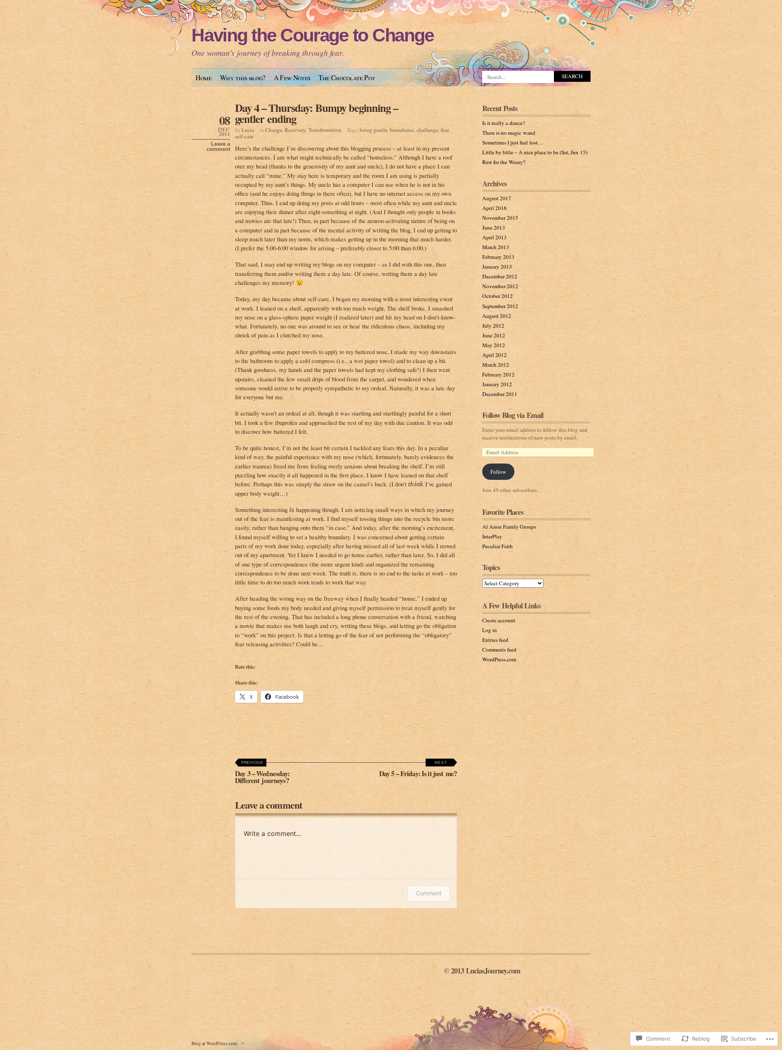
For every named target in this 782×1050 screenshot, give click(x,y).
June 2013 (493, 227)
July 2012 (493, 325)
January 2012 (497, 384)
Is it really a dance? (503, 123)
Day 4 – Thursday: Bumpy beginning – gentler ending (316, 113)
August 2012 (496, 315)
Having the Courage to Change (312, 35)
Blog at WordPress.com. (214, 1043)
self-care (244, 136)
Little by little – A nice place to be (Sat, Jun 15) (534, 152)
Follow (498, 471)
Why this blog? (243, 77)
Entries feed (495, 639)
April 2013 (494, 237)
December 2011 (499, 394)
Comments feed (499, 649)
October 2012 (497, 296)
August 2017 (496, 198)
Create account (498, 620)
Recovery (295, 129)
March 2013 (495, 247)
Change (273, 129)
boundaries (402, 129)
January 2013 (497, 266)
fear (445, 129)
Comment (429, 893)
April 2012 (494, 355)
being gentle (373, 129)
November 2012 (500, 286)
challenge (427, 129)
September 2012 (500, 306)
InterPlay (492, 536)
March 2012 (495, 364)
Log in (489, 630)
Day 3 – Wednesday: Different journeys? (262, 772)
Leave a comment (218, 146)
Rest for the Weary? (503, 162)
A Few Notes (292, 77)
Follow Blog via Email (512, 415)
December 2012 (499, 276)
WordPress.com (499, 659)
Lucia (248, 129)
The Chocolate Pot (347, 77)
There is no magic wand (508, 132)
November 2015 (500, 217)
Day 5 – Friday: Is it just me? (418, 769)
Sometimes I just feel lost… (512, 142)
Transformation (324, 129)
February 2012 (498, 374)
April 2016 (494, 208)
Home (204, 77)
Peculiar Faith (497, 546)
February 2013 (498, 256)
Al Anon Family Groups (509, 526)
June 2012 (493, 335)
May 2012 (493, 345)
